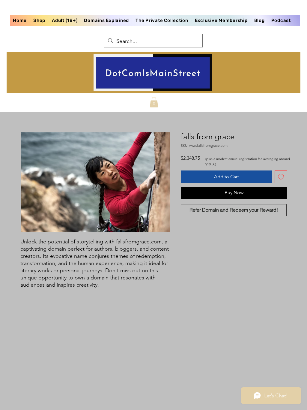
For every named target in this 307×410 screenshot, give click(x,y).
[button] (154, 102)
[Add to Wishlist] (281, 176)
